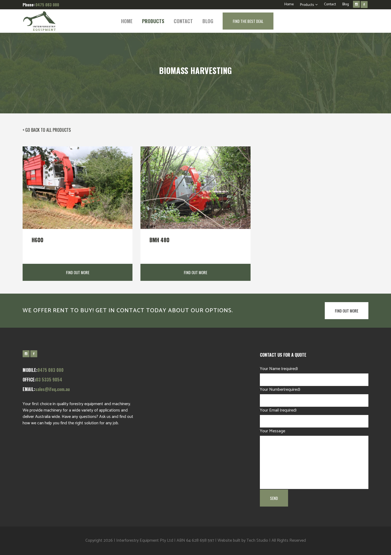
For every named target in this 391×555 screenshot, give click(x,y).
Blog (345, 4)
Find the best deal (248, 21)
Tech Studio (257, 540)
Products (307, 5)
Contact (330, 4)
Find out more (346, 311)
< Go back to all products (47, 130)
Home (289, 4)
